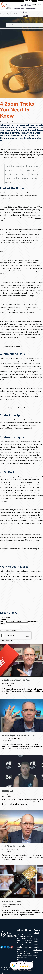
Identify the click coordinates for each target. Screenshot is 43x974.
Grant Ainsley (37, 4)
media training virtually (12, 571)
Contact (25, 19)
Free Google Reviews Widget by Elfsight (21, 970)
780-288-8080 (28, 1)
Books (25, 12)
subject (2, 624)
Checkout (40, 1)
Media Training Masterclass (25, 9)
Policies (3, 969)
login (4, 973)
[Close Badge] (32, 962)
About (25, 16)
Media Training (25, 5)
